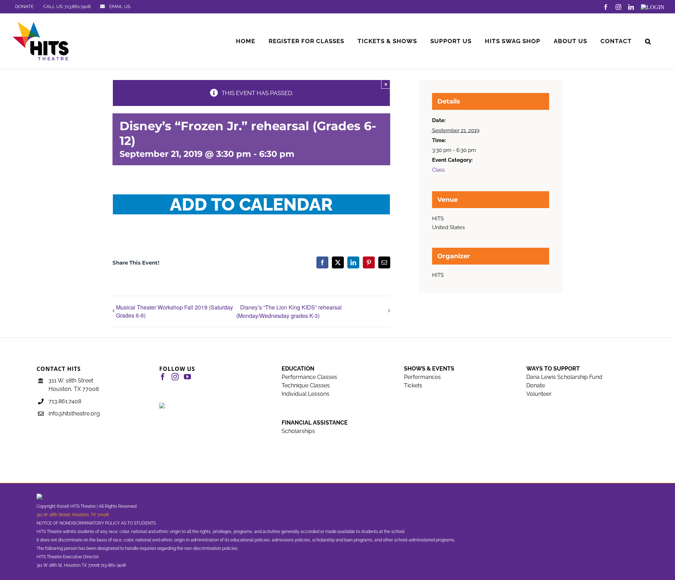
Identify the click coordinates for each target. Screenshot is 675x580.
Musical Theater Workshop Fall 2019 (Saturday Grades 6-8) (174, 311)
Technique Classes (306, 385)
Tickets (413, 385)
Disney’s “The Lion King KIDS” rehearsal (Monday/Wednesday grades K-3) (289, 311)
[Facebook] (162, 376)
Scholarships (298, 431)
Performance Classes (309, 377)
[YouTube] (187, 376)
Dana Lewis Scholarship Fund (564, 377)
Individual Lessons (305, 394)
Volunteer (539, 394)
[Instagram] (175, 376)
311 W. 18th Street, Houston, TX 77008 (73, 514)
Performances (422, 377)
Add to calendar (251, 204)
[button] (648, 41)
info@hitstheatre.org (74, 413)
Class (438, 170)
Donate (535, 385)
